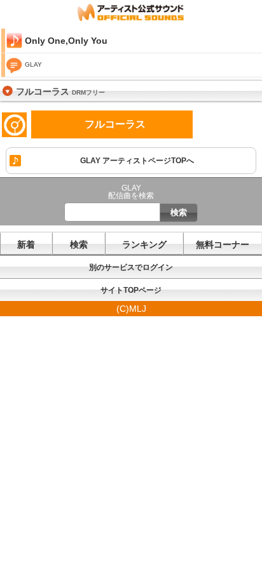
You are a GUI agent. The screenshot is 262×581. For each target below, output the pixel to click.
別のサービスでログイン (131, 267)
